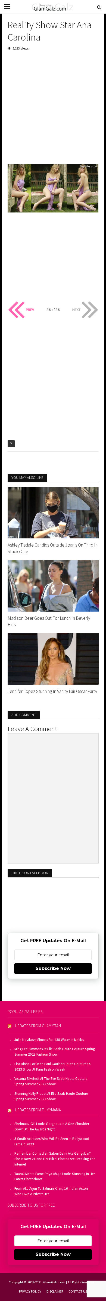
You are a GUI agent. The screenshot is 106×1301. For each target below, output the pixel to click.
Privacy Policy (30, 1291)
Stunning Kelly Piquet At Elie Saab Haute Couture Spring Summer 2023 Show (51, 1096)
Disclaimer (54, 1291)
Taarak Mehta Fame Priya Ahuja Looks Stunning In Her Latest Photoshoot (54, 1176)
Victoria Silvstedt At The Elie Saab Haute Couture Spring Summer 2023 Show (51, 1081)
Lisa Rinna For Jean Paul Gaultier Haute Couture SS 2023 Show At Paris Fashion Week (52, 1067)
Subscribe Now (53, 968)
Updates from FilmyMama (38, 1109)
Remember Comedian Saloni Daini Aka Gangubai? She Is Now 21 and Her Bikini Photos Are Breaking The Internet (54, 1159)
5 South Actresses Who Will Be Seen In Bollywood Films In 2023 (51, 1141)
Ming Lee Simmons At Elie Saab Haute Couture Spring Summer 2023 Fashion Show (54, 1052)
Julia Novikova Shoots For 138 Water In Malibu (49, 1039)
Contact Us (77, 1291)
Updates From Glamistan (38, 1025)
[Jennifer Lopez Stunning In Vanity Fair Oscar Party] (53, 658)
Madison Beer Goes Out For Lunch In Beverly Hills (49, 621)
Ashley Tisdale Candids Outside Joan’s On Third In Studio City (53, 548)
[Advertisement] (53, 111)
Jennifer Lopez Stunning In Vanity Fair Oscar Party (52, 691)
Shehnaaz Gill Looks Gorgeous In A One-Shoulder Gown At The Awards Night (51, 1126)
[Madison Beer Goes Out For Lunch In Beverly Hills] (53, 585)
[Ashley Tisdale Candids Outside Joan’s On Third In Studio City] (53, 512)
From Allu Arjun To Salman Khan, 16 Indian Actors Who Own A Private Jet (51, 1191)
